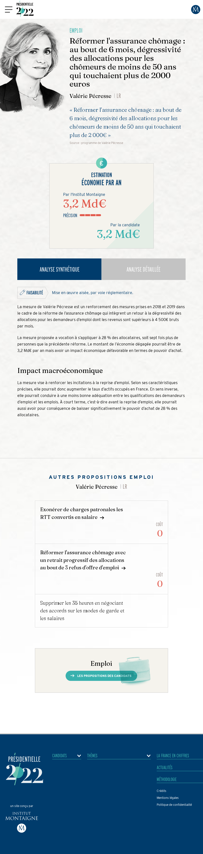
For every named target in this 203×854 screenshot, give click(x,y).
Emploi (76, 30)
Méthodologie (167, 779)
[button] (8, 9)
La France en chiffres (173, 756)
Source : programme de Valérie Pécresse (96, 143)
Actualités (165, 767)
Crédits (161, 791)
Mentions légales (168, 798)
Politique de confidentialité (174, 805)
